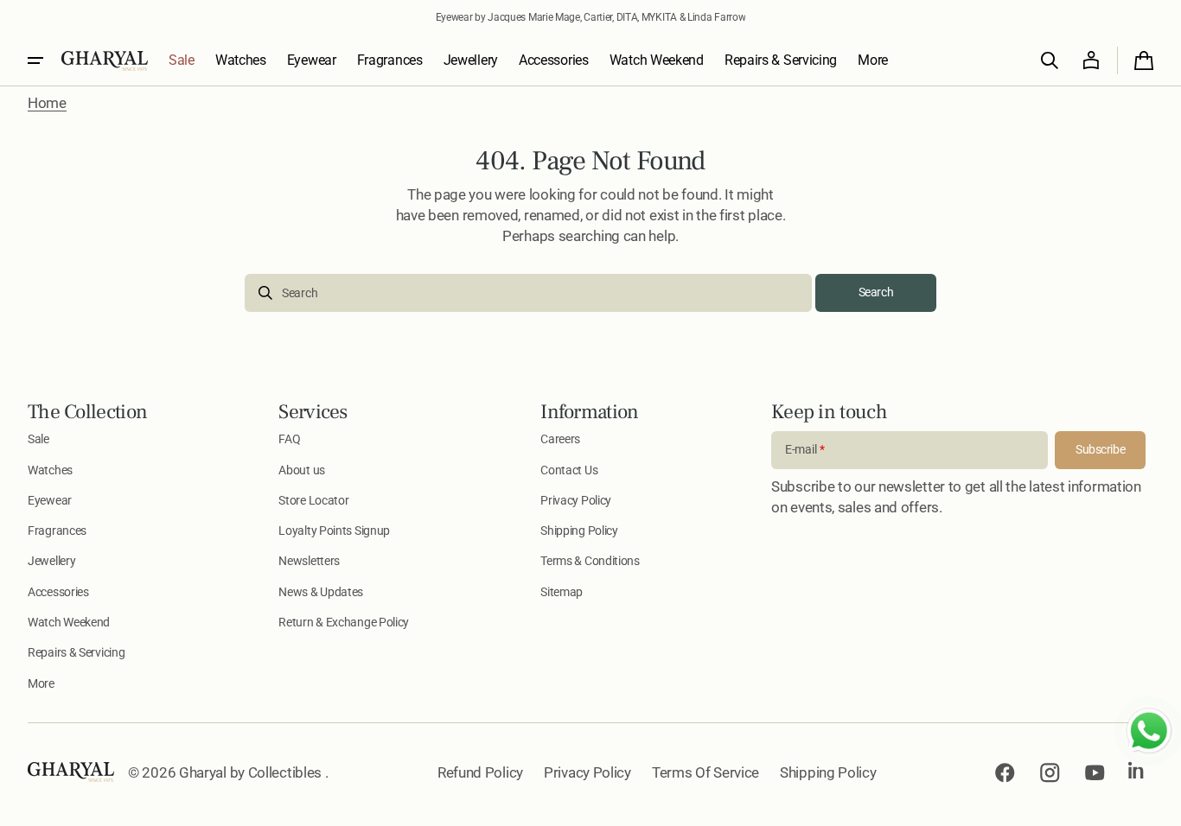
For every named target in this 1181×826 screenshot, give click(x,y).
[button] (1050, 60)
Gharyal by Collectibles (252, 772)
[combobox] (528, 293)
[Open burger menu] (35, 60)
